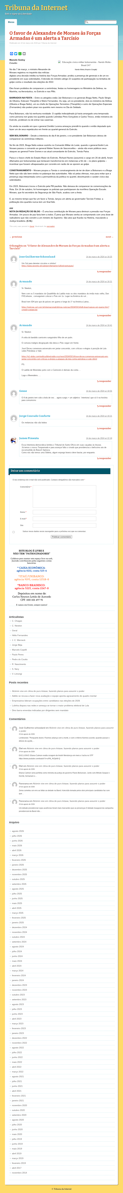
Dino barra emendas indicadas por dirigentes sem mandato (40, 710)
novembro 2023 (19, 990)
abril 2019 (16, 1153)
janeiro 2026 (18, 865)
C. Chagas (17, 621)
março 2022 (17, 1071)
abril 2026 (16, 850)
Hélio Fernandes (20, 635)
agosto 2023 (18, 1004)
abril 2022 (16, 1067)
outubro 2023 (18, 994)
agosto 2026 (18, 831)
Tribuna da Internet (36, 8)
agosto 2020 (18, 1120)
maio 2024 (17, 961)
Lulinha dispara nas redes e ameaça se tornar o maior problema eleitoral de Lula (50, 705)
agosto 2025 (18, 889)
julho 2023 (17, 1009)
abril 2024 (16, 966)
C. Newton (17, 625)
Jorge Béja (17, 645)
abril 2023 (16, 1019)
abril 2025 (16, 908)
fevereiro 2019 (19, 1163)
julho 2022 (17, 1052)
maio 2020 (17, 1134)
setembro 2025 (19, 884)
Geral (32, 226)
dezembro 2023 (19, 985)
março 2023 (17, 1023)
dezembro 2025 (19, 869)
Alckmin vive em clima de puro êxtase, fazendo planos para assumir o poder (48, 691)
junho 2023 (17, 1014)
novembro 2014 (19, 1172)
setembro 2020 (19, 1115)
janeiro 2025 (18, 922)
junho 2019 (17, 1144)
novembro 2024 (19, 932)
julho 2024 (17, 951)
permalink (51, 226)
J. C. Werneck (18, 640)
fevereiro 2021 (19, 1096)
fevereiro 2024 (19, 975)
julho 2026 (17, 836)
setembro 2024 (19, 942)
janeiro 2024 (18, 980)
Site (21, 525)
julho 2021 (17, 1081)
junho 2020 (17, 1129)
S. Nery (15, 669)
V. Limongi (17, 674)
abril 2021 (16, 1091)
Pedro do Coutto (20, 659)
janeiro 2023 (18, 1033)
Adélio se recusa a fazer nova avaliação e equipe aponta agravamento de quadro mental (54, 696)
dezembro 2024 (19, 927)
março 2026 (17, 855)
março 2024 (17, 970)
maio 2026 (17, 845)
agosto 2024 (18, 946)
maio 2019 (17, 1148)
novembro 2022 (19, 1043)
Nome (23, 512)
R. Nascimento (19, 664)
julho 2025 (17, 893)
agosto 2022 (18, 1047)
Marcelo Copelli (19, 650)
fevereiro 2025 (19, 917)
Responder (105, 271)
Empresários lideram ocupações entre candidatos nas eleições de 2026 (46, 701)
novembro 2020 (19, 1105)
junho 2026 (17, 840)
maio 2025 (17, 903)
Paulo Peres (18, 654)
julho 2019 (17, 1139)
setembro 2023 (19, 999)
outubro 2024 (18, 937)
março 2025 (17, 913)
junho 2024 (17, 956)
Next (110, 237)
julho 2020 (17, 1124)
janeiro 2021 (18, 1100)
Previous (15, 237)
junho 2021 (17, 1086)
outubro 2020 (18, 1110)
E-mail (23, 519)
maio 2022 (17, 1062)
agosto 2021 (18, 1076)
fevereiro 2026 (19, 860)
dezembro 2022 (19, 1038)
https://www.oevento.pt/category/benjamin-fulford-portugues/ (48, 266)
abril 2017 (16, 1168)
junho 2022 (17, 1057)
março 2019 (17, 1158)
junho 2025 (17, 898)
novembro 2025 (19, 874)
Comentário (25, 487)
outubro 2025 (18, 879)
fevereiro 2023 (19, 1028)
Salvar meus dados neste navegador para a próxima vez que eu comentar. (54, 531)
